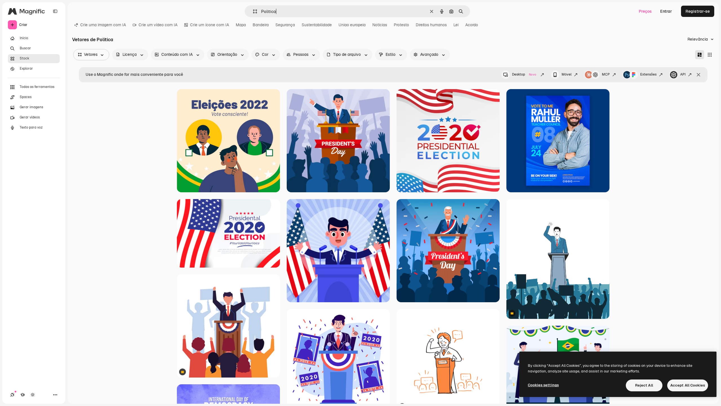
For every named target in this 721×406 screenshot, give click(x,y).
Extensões (648, 74)
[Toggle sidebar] (55, 11)
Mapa (241, 24)
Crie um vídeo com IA (158, 24)
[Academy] (22, 394)
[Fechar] (698, 74)
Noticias (379, 24)
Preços (645, 11)
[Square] (709, 54)
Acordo (471, 24)
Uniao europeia (352, 24)
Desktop (524, 74)
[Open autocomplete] (253, 11)
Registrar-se (698, 11)
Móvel (566, 74)
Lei (456, 24)
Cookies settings (543, 385)
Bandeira (261, 24)
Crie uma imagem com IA (103, 24)
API (683, 74)
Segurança (285, 24)
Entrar (666, 11)
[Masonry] (699, 54)
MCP (606, 74)
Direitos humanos (431, 24)
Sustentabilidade (317, 24)
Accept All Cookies (687, 385)
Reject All (644, 385)
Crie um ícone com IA (209, 24)
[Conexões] (12, 394)
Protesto (401, 24)
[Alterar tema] (32, 394)
